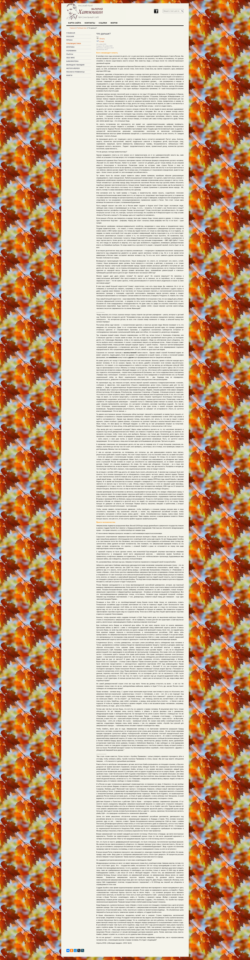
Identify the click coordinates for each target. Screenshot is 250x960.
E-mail (101, 41)
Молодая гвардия (75, 65)
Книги (69, 75)
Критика (70, 47)
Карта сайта (74, 23)
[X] (78, 950)
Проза (69, 40)
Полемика (71, 51)
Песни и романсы (75, 72)
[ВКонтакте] (68, 950)
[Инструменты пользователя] (97, 36)
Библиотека (72, 61)
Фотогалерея (73, 68)
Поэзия (70, 36)
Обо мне (70, 58)
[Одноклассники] (71, 950)
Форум (114, 23)
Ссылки (103, 23)
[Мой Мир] (75, 950)
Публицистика (73, 43)
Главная (70, 33)
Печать (102, 39)
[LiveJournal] (82, 950)
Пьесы (69, 54)
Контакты (90, 23)
